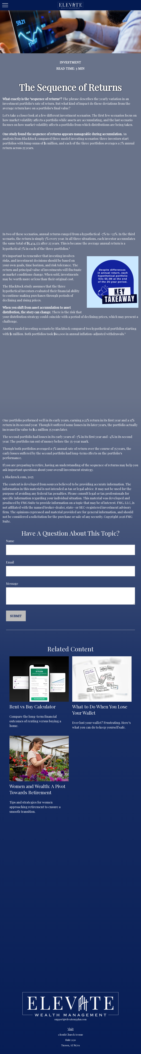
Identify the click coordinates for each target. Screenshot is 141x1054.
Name (10, 541)
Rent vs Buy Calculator (32, 706)
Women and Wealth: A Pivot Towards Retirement (37, 789)
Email (10, 562)
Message (12, 584)
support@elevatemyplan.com (70, 1019)
